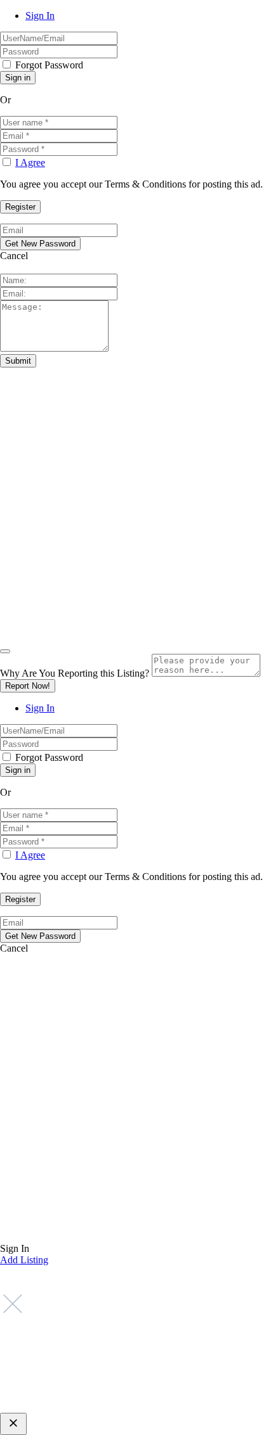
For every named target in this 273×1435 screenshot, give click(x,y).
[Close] (5, 651)
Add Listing (24, 1259)
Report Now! (27, 686)
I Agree (30, 162)
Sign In (40, 15)
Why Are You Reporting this (74, 673)
